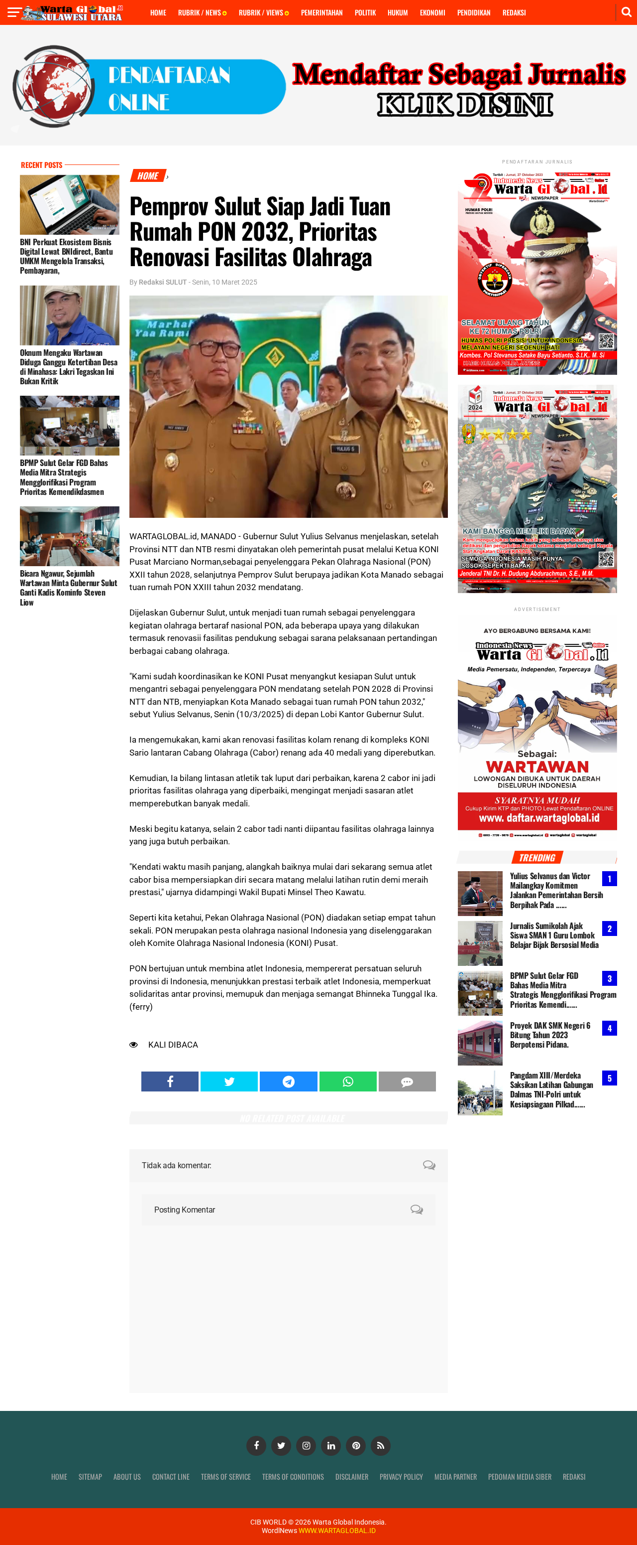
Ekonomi (432, 12)
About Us (127, 1476)
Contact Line (171, 1476)
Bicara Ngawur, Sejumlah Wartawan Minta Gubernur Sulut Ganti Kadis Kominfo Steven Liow (68, 587)
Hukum (398, 12)
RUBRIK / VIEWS (262, 12)
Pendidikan (474, 12)
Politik (365, 12)
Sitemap (90, 1476)
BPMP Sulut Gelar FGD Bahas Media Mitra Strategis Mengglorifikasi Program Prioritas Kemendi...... (563, 989)
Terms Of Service (226, 1476)
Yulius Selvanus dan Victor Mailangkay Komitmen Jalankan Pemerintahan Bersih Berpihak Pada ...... (556, 890)
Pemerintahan (322, 12)
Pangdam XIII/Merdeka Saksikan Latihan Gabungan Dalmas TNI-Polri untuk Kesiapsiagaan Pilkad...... (551, 1089)
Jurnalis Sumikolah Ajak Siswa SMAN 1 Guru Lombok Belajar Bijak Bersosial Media (554, 935)
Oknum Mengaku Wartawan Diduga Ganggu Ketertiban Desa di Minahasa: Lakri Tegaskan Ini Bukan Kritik (68, 366)
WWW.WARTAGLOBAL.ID (336, 1531)
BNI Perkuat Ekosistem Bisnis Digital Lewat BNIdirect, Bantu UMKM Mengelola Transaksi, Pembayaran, (66, 256)
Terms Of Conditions (293, 1476)
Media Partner (455, 1476)
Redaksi (514, 12)
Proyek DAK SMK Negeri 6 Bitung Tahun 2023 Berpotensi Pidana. (550, 1034)
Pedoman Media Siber (519, 1476)
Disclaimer (351, 1476)
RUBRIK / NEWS (200, 12)
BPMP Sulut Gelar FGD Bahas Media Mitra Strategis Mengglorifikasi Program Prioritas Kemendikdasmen (64, 477)
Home (158, 12)
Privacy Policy (401, 1476)
